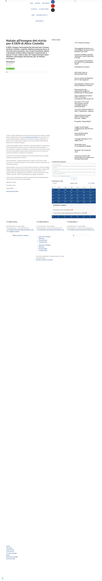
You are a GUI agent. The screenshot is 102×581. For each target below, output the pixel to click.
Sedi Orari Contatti (42, 15)
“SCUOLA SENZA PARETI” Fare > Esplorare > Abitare (84, 110)
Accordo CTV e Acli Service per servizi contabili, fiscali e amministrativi (82, 104)
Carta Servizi (45, 3)
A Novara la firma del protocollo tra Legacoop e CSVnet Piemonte (84, 157)
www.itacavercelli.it (31, 137)
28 (59, 189)
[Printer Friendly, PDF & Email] (10, 69)
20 (72, 198)
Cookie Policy (43, 242)
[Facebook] (53, 2)
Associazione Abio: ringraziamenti (81, 134)
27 (53, 189)
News (33, 15)
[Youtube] (53, 6)
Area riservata (40, 21)
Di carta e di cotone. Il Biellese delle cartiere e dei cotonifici (69, 213)
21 (78, 198)
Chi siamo (37, 3)
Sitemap (41, 238)
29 (65, 189)
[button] (75, 1)
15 (84, 195)
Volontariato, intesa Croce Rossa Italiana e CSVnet (84, 84)
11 (59, 195)
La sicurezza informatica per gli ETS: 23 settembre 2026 (84, 62)
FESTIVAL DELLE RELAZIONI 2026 (81, 73)
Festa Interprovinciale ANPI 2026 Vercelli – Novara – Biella (83, 116)
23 (90, 198)
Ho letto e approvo (62, 176)
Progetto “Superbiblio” (83, 121)
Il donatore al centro (82, 67)
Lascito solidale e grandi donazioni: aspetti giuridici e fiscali (84, 56)
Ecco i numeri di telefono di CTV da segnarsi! (84, 79)
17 (52, 198)
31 (78, 189)
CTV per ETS (34, 9)
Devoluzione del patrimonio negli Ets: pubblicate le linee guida (84, 91)
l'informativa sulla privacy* (66, 176)
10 (53, 195)
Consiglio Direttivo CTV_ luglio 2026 (84, 139)
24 (53, 201)
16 (90, 195)
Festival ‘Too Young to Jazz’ (83, 151)
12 (65, 195)
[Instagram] (53, 10)
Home (31, 3)
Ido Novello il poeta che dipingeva (62, 209)
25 (59, 201)
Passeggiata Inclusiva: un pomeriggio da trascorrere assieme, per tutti (84, 49)
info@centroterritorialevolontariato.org (21, 229)
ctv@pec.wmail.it (14, 231)
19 (65, 198)
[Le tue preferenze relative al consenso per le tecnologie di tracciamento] (2, 578)
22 (84, 198)
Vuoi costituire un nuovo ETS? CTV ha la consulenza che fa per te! (84, 97)
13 (71, 195)
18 (59, 198)
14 (78, 195)
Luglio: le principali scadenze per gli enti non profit (84, 128)
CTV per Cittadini (44, 9)
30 (71, 189)
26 (65, 201)
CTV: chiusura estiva (82, 43)
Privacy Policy (43, 240)
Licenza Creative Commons (44, 260)
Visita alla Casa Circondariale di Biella (83, 145)
